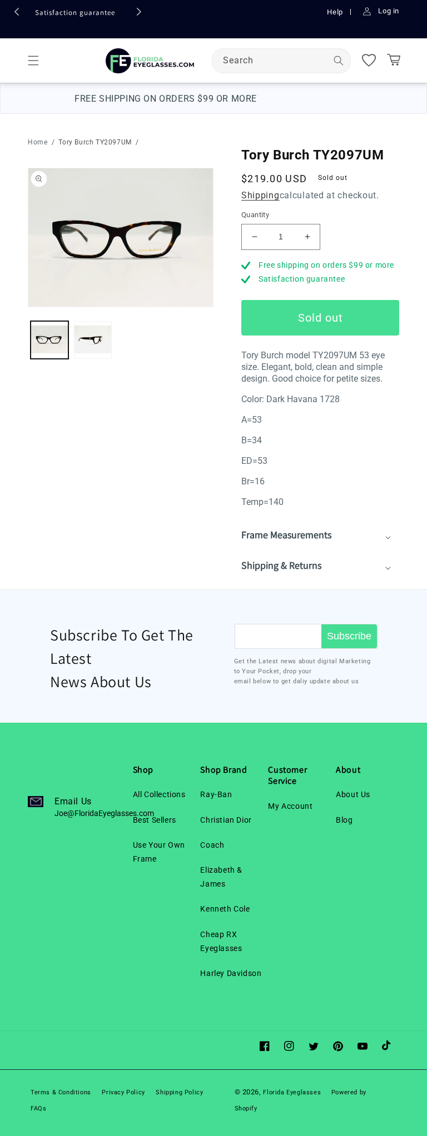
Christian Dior (225, 819)
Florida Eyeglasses (292, 1092)
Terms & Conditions (61, 1092)
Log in (388, 11)
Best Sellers (154, 819)
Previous (19, 14)
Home (37, 142)
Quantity (255, 215)
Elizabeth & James (221, 876)
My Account (290, 806)
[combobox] (281, 60)
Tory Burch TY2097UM (94, 142)
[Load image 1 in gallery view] (49, 340)
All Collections (159, 794)
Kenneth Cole (225, 908)
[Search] (338, 60)
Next (141, 14)
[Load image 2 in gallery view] (93, 340)
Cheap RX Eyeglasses (221, 941)
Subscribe (349, 636)
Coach (212, 844)
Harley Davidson (230, 973)
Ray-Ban (216, 794)
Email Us (104, 807)
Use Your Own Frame (159, 851)
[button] (33, 60)
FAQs (38, 1108)
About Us (353, 794)
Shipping (260, 195)
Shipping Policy (179, 1092)
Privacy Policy (123, 1092)
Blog (344, 819)
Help (336, 12)
